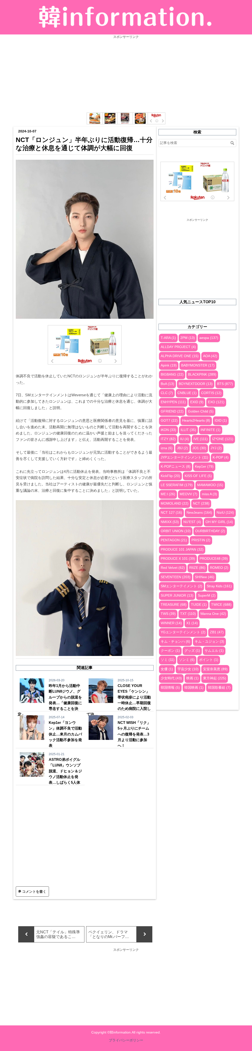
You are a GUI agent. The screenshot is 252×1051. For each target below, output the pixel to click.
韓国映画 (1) (194, 687)
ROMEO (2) (219, 568)
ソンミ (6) (187, 660)
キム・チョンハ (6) (175, 641)
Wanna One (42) (213, 614)
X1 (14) (192, 623)
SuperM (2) (207, 595)
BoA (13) (167, 384)
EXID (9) (197, 402)
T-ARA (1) (168, 338)
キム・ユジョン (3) (209, 641)
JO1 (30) (199, 448)
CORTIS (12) (211, 393)
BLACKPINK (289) (202, 374)
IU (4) (184, 439)
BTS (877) (225, 384)
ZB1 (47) (217, 632)
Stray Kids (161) (219, 586)
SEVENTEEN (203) (175, 577)
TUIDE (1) (199, 604)
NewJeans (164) (199, 512)
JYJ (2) (216, 448)
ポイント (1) (208, 660)
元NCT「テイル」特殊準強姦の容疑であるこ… (58, 934)
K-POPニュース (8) (175, 466)
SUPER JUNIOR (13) (177, 595)
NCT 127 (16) (171, 512)
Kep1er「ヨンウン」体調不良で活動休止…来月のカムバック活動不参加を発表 (65, 733)
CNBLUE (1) (187, 393)
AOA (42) (210, 356)
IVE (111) (200, 439)
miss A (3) (209, 494)
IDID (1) (221, 420)
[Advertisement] (126, 73)
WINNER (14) (171, 623)
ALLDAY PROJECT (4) (178, 347)
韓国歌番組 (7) (219, 687)
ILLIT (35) (188, 430)
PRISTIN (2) (200, 540)
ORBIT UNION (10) (176, 531)
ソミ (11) (167, 660)
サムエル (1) (214, 651)
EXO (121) (216, 402)
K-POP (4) (221, 457)
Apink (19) (169, 365)
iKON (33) (168, 430)
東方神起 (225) (214, 678)
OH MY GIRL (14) (219, 522)
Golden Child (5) (201, 411)
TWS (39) (168, 614)
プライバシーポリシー (126, 1040)
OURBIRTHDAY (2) (210, 531)
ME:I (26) (168, 494)
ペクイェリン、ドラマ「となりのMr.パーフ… (108, 934)
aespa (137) (208, 338)
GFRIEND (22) (172, 411)
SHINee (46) (204, 577)
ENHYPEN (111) (173, 402)
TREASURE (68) (174, 604)
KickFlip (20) (170, 476)
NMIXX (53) (170, 522)
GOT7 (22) (169, 420)
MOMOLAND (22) (175, 503)
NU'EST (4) (192, 522)
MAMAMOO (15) (210, 485)
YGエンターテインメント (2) (183, 632)
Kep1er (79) (204, 466)
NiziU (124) (225, 512)
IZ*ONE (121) (222, 439)
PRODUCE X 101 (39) (178, 558)
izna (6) (167, 448)
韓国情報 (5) (170, 687)
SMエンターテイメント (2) (181, 586)
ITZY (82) (168, 439)
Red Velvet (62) (173, 568)
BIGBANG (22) (172, 374)
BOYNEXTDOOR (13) (196, 384)
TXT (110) (188, 614)
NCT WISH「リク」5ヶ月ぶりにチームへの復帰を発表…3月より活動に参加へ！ (134, 733)
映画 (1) (192, 678)
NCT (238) (201, 503)
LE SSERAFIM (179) (177, 485)
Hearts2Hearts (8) (196, 420)
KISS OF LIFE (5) (198, 476)
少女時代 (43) (171, 678)
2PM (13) (187, 338)
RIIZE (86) (197, 568)
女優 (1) (167, 669)
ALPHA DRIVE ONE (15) (180, 356)
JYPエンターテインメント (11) (184, 457)
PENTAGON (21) (174, 540)
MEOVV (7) (188, 494)
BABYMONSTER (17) (198, 365)
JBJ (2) (182, 448)
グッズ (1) (192, 651)
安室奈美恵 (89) (215, 669)
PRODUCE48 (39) (214, 558)
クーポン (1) (170, 651)
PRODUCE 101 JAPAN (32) (182, 549)
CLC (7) (167, 393)
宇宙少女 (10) (188, 669)
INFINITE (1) (210, 430)
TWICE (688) (221, 604)
